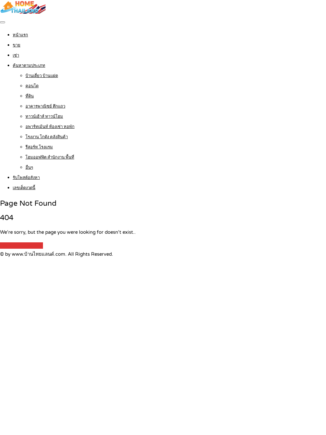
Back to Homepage (21, 245)
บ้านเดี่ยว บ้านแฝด (41, 75)
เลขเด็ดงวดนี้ (24, 187)
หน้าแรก (20, 35)
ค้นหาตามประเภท (29, 65)
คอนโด (32, 86)
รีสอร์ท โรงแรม (39, 147)
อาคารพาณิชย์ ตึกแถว (45, 106)
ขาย (16, 45)
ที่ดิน (29, 96)
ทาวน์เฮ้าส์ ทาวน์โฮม (44, 116)
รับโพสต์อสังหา (26, 177)
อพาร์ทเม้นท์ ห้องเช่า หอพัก (49, 126)
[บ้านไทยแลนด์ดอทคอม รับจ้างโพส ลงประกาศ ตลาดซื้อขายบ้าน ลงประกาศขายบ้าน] (23, 12)
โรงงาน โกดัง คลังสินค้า (46, 136)
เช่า (16, 55)
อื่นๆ (29, 167)
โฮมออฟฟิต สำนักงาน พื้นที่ (49, 157)
